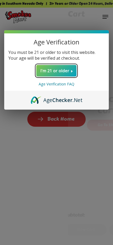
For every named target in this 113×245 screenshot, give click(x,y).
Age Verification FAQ (56, 83)
